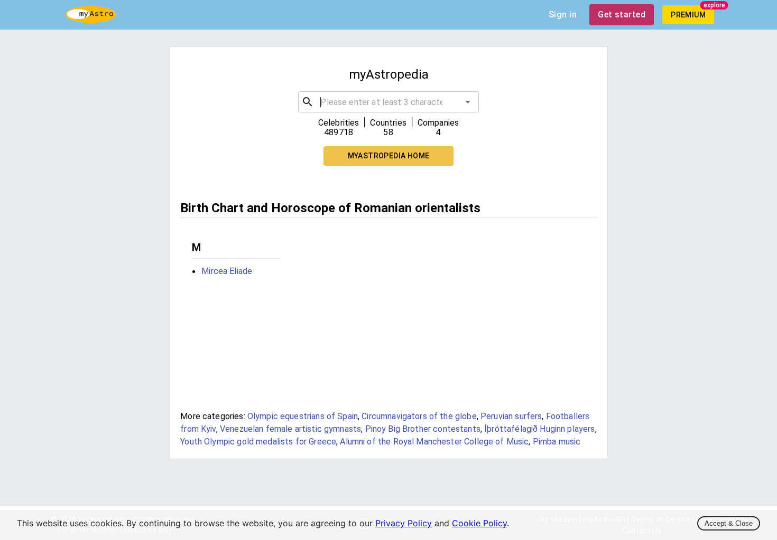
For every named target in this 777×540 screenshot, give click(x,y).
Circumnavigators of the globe (419, 416)
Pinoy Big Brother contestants (422, 429)
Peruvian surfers (511, 416)
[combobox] (388, 101)
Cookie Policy (479, 523)
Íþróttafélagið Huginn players (539, 429)
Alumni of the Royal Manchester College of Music (434, 442)
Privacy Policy (403, 523)
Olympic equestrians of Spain (302, 416)
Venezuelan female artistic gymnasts (290, 429)
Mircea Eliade (226, 271)
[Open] (467, 101)
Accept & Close (729, 523)
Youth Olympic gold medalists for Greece (258, 442)
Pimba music (557, 442)
